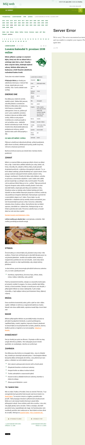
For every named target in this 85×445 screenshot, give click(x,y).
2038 (24, 16)
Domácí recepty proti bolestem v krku (17, 215)
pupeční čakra (24, 413)
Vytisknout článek (15, 419)
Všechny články (76, 10)
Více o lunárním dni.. (36, 413)
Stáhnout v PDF (37, 419)
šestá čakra (9, 396)
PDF (45, 46)
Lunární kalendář (16, 16)
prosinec (30, 16)
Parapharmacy (6, 16)
